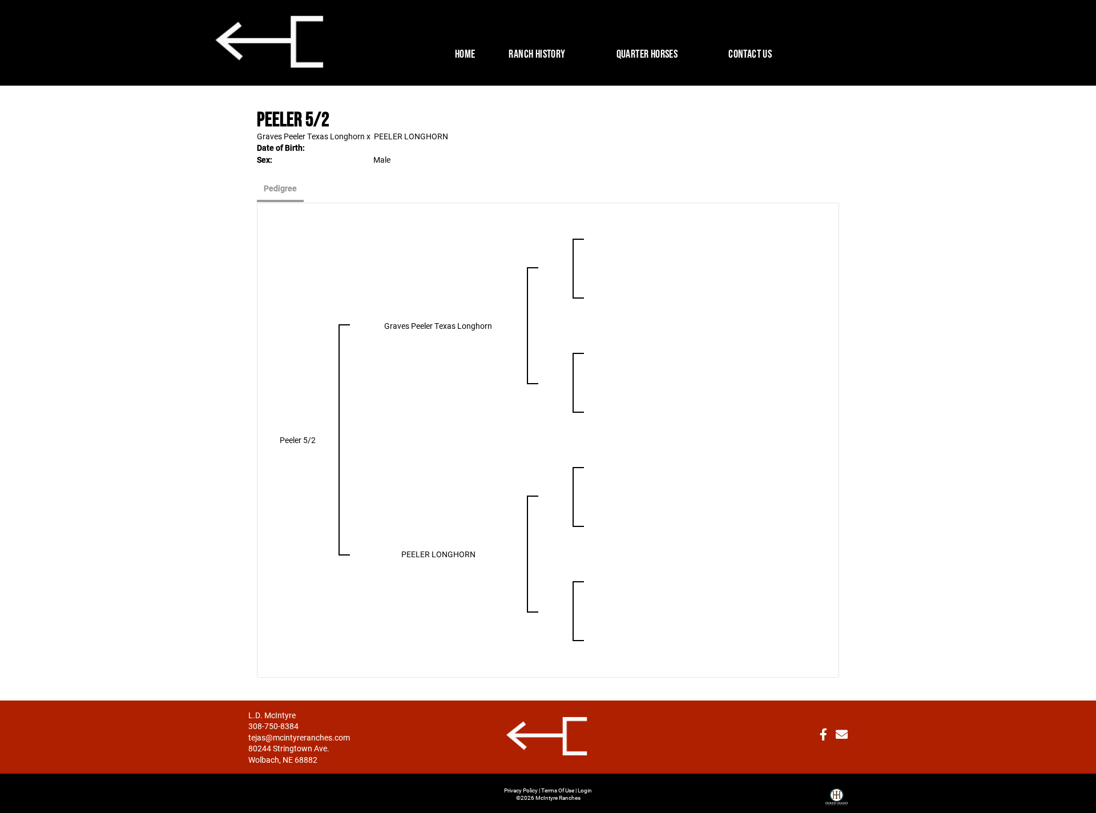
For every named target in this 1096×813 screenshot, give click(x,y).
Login (585, 790)
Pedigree (280, 188)
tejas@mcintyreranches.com (299, 737)
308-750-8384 (273, 726)
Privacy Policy (521, 790)
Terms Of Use (557, 790)
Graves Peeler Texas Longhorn (311, 136)
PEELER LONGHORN (411, 136)
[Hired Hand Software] (836, 792)
